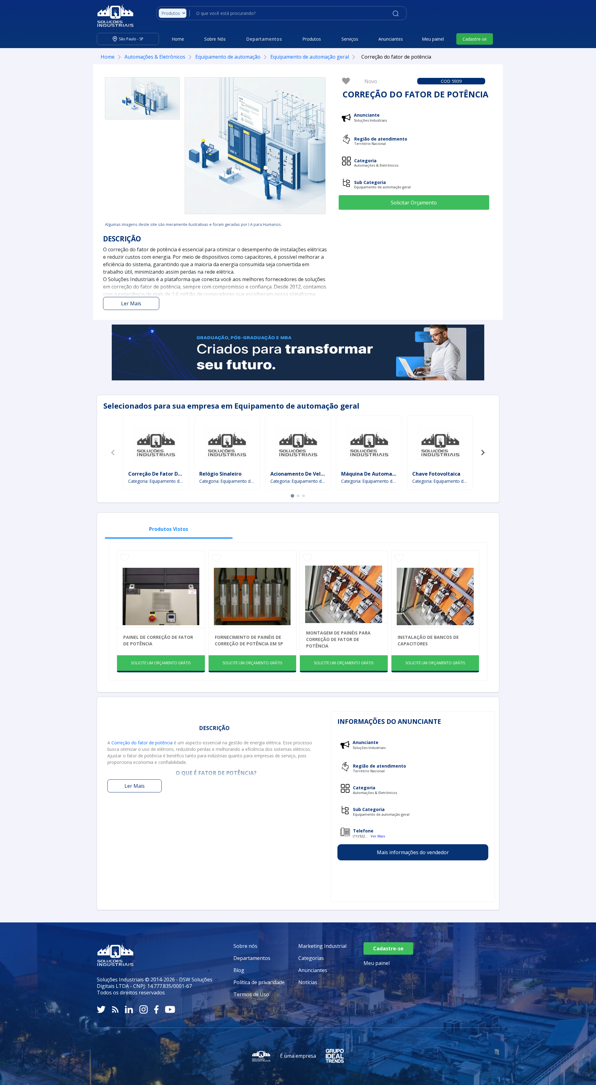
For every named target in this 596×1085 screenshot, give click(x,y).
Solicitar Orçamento (414, 202)
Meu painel (433, 39)
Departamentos (251, 958)
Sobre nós (245, 946)
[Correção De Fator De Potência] (156, 444)
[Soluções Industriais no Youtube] (170, 1009)
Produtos (311, 39)
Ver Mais (378, 836)
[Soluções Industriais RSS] (115, 1009)
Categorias (311, 958)
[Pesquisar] (396, 13)
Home (178, 39)
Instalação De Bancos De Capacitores (428, 640)
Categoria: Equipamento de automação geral (156, 481)
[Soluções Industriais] (112, 15)
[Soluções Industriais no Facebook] (156, 1009)
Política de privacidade (259, 982)
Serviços (349, 39)
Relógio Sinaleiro (220, 473)
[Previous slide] (113, 453)
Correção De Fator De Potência (166, 473)
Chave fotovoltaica (436, 473)
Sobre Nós (215, 39)
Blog (238, 970)
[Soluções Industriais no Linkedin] (129, 1009)
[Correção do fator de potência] (142, 98)
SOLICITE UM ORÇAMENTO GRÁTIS (161, 663)
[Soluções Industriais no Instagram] (143, 1009)
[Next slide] (483, 453)
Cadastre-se (475, 39)
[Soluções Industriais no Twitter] (101, 1009)
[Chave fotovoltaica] (440, 444)
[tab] (292, 495)
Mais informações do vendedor (413, 852)
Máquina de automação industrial (383, 473)
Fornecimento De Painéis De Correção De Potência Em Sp (249, 640)
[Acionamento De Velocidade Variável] (298, 444)
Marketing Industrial (322, 946)
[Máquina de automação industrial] (369, 444)
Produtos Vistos (168, 529)
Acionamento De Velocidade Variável (316, 473)
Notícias (307, 982)
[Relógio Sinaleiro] (227, 444)
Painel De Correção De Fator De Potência (158, 640)
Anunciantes (390, 39)
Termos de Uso (251, 994)
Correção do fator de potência (142, 743)
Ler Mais (131, 303)
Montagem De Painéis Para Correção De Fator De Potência (338, 639)
